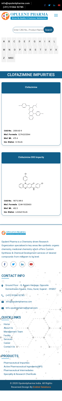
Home (7, 324)
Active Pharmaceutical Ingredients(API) (23, 366)
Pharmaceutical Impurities (16, 362)
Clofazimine (31, 87)
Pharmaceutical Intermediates (18, 370)
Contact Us (9, 346)
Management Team (13, 331)
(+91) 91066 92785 (13, 7)
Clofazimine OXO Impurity (31, 157)
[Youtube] (59, 5)
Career (7, 343)
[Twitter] (49, 5)
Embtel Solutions (42, 387)
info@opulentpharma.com (16, 3)
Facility (7, 335)
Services (8, 339)
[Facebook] (44, 5)
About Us (8, 328)
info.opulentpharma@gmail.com (22, 308)
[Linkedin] (54, 5)
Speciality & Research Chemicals (20, 374)
